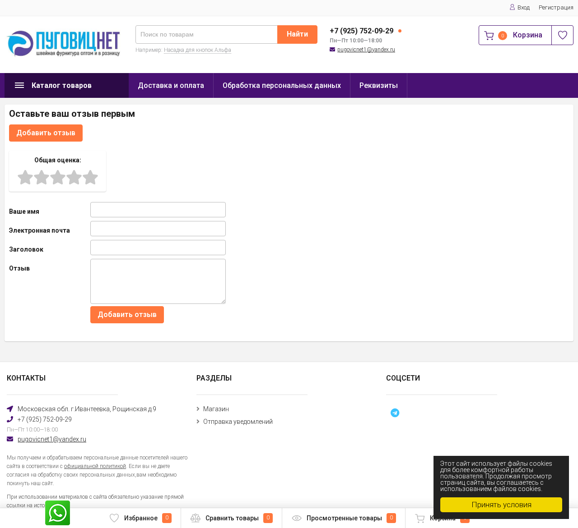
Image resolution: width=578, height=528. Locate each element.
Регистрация (556, 7)
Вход (523, 7)
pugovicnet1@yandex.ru (366, 49)
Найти (297, 34)
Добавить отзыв (45, 133)
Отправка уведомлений (238, 421)
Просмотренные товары (350, 518)
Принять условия (501, 504)
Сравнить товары (237, 518)
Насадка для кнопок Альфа (197, 50)
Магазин (216, 409)
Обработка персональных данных (282, 85)
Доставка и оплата (171, 85)
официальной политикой (95, 466)
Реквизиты (378, 85)
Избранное (146, 518)
